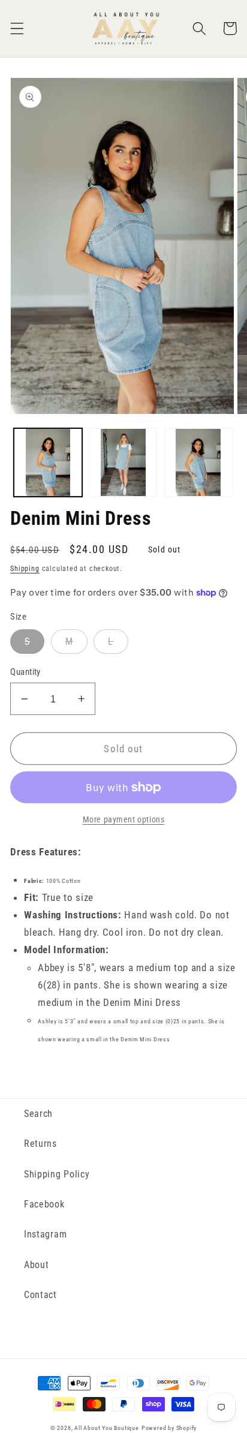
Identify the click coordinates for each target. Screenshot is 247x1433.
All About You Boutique (106, 1428)
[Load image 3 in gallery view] (198, 462)
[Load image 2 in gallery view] (123, 462)
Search (38, 1113)
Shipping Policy (56, 1174)
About (36, 1264)
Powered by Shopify (169, 1428)
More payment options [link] (124, 819)
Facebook (44, 1204)
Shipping (24, 568)
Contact (40, 1294)
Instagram (45, 1234)
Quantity (25, 671)
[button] (17, 28)
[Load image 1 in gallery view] (48, 462)
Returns (40, 1143)
